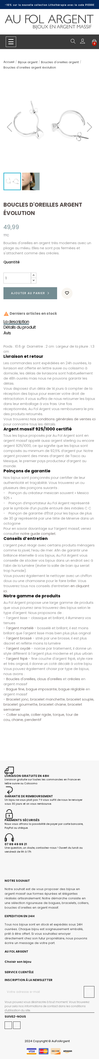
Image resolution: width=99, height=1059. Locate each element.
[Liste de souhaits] (67, 293)
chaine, (18, 719)
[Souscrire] (89, 992)
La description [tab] (16, 321)
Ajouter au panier (28, 293)
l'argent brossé (19, 638)
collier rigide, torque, (48, 714)
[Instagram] (16, 1025)
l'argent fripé (17, 658)
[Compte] (82, 42)
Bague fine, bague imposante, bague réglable (45, 689)
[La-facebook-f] (8, 1025)
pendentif (33, 719)
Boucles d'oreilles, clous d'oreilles (34, 678)
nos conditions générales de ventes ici (63, 419)
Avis (7, 333)
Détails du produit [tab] (19, 327)
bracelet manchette (47, 699)
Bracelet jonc (17, 699)
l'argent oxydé (18, 648)
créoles (73, 678)
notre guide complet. (38, 533)
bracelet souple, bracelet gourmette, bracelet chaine (48, 702)
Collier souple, (18, 714)
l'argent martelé (20, 628)
